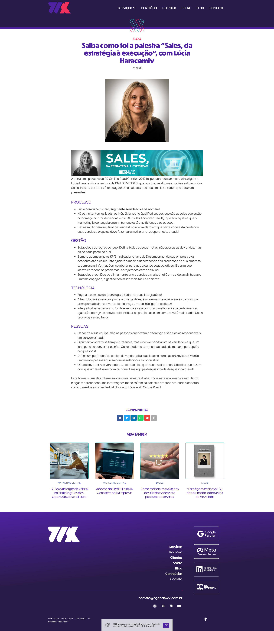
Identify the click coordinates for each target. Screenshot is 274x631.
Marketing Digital (69, 482)
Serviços (175, 547)
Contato (176, 579)
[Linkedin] (171, 606)
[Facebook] (155, 606)
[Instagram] (163, 606)
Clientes (176, 557)
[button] (126, 7)
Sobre (177, 563)
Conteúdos (173, 574)
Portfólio (175, 552)
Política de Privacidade (58, 622)
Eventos (137, 68)
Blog (178, 568)
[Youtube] (179, 606)
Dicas (159, 482)
